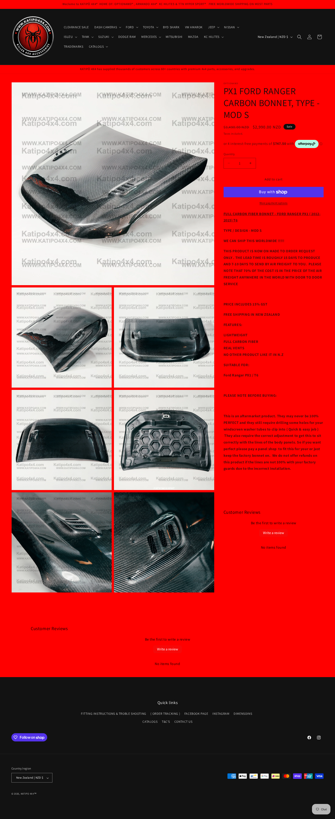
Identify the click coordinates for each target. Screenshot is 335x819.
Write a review (273, 532)
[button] (107, 27)
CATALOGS (149, 722)
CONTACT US (183, 722)
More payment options (274, 203)
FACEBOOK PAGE (196, 714)
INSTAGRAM (220, 714)
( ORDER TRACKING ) (165, 714)
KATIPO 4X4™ (29, 794)
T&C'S (166, 722)
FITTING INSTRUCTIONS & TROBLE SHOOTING (113, 714)
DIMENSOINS (243, 714)
